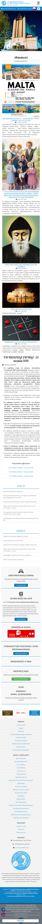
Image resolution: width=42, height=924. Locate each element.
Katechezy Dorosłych (21, 793)
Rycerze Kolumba (21, 758)
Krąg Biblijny (21, 796)
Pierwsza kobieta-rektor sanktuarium (13, 491)
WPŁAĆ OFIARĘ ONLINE (21, 679)
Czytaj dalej (20, 619)
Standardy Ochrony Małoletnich (21, 744)
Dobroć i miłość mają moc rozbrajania (13, 559)
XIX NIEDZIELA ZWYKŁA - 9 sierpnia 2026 (21, 476)
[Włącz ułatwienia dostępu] (39, 8)
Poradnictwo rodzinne (21, 740)
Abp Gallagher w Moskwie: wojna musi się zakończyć (17, 555)
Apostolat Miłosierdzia (21, 761)
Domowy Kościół (21, 774)
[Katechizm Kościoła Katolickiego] (34, 713)
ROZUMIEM (20, 921)
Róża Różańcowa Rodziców (21, 818)
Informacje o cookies (21, 917)
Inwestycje (21, 731)
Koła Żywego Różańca (21, 811)
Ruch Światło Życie (21, 802)
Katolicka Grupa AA (21, 777)
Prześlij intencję (21, 585)
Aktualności (21, 59)
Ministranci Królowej (21, 786)
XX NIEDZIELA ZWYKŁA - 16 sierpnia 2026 (21, 472)
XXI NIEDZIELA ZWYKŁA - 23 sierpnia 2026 (21, 359)
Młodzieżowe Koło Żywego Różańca (21, 815)
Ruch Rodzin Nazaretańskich (21, 808)
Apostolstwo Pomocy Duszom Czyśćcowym (21, 780)
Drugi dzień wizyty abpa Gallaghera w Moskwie (15, 536)
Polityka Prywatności (21, 914)
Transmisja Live (21, 832)
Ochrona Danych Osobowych (21, 750)
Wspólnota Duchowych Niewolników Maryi (21, 805)
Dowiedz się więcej (21, 653)
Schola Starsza (21, 771)
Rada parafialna (21, 799)
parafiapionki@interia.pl (9, 8)
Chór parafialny (21, 765)
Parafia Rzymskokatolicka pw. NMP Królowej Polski (18, 3)
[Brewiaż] (7, 713)
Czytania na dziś (21, 826)
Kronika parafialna (21, 737)
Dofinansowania (21, 747)
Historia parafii (21, 725)
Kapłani (21, 728)
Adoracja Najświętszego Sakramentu (21, 734)
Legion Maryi (21, 783)
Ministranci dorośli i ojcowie (21, 790)
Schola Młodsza (21, 768)
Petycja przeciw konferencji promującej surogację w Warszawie (20, 501)
